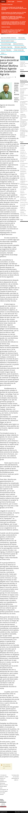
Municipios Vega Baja (6, 47)
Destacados (22, 37)
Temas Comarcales (19, 50)
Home (3, 1)
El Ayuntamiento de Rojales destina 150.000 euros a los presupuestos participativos (13, 13)
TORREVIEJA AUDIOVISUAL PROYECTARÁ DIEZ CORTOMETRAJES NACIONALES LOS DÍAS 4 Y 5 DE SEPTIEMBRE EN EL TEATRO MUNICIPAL (24, 120)
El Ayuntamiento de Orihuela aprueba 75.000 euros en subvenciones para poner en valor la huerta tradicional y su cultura (24, 107)
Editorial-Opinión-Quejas (7, 41)
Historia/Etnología (6, 44)
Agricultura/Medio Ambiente (8, 37)
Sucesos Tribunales (6, 50)
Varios (2, 53)
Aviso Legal (11, 1)
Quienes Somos (5, 27)
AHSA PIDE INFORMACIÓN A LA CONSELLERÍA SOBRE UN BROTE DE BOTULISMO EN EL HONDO (24, 133)
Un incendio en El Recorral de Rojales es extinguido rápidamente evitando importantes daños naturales (12, 31)
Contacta (19, 1)
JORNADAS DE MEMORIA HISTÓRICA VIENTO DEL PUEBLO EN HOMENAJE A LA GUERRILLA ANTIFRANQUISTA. (13, 18)
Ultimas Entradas (23, 58)
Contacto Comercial (6, 4)
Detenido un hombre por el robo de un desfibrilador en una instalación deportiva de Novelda (13, 8)
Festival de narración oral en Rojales (24, 63)
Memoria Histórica (18, 44)
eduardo (3, 77)
